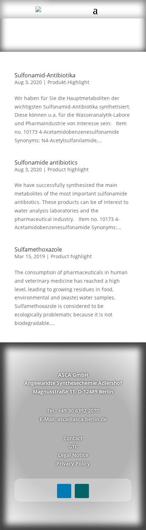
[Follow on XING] (82, 491)
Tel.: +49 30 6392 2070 (73, 410)
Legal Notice (73, 455)
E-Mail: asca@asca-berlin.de (73, 419)
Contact (73, 438)
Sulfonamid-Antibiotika (45, 75)
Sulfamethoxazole (38, 249)
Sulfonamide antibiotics (46, 162)
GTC (73, 446)
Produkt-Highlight (68, 82)
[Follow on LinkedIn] (64, 491)
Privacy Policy (73, 463)
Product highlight (68, 169)
